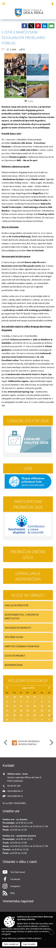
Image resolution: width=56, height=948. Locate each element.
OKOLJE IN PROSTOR (16, 605)
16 (49, 706)
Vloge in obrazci (28, 595)
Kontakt (8, 765)
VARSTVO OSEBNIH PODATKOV (22, 646)
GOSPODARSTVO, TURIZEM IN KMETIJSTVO (22, 616)
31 (34, 697)
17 (7, 710)
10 (7, 706)
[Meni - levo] (3, 3)
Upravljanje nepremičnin (28, 576)
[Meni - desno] (52, 3)
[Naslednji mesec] (49, 687)
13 (27, 706)
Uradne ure (11, 811)
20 (27, 710)
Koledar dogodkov (28, 680)
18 (14, 710)
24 (7, 715)
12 (21, 706)
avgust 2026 (28, 687)
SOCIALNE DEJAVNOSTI (18, 627)
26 (21, 715)
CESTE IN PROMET (15, 655)
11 (14, 706)
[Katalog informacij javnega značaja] (26, 743)
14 (34, 706)
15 (42, 706)
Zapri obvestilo (29, 944)
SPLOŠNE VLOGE (14, 637)
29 (21, 697)
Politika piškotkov (33, 938)
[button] (5, 742)
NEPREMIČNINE (14, 665)
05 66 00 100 (13, 786)
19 (21, 710)
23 (49, 710)
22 (42, 710)
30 (27, 697)
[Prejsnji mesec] (7, 687)
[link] (24, 25)
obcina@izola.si (15, 791)
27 (7, 697)
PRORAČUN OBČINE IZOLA (28, 554)
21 (34, 710)
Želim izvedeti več (11, 944)
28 (14, 697)
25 (14, 715)
